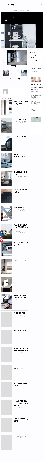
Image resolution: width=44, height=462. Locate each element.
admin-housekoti (22, 122)
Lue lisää (32, 129)
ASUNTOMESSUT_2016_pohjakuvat (21, 403)
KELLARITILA (20, 119)
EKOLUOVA (32, 57)
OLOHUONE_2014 (20, 173)
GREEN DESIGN (33, 60)
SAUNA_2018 (20, 330)
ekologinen (39, 65)
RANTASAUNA (21, 137)
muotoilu (39, 68)
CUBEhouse (19, 207)
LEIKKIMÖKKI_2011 (21, 420)
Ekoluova (13, 14)
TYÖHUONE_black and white (21, 349)
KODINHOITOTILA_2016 (21, 102)
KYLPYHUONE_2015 (21, 384)
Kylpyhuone (33, 55)
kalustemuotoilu (33, 66)
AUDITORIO (19, 313)
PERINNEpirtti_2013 (21, 191)
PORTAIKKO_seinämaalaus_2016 (21, 297)
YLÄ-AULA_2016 (19, 155)
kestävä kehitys (33, 68)
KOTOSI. (11, 5)
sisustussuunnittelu (34, 71)
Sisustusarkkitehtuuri (34, 69)
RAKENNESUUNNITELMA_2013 (21, 227)
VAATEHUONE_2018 (21, 243)
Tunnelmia (33, 52)
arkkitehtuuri (33, 65)
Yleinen (5, 20)
